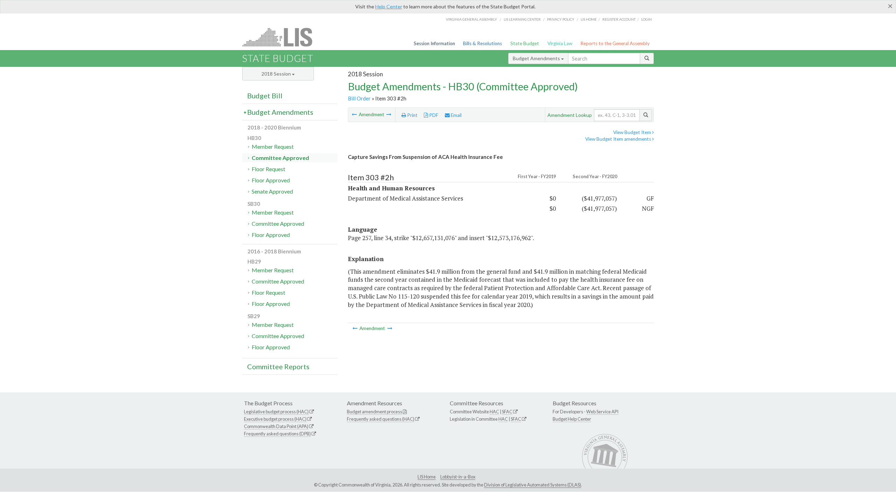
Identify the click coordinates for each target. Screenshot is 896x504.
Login (646, 19)
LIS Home (427, 476)
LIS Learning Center (522, 19)
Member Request (273, 146)
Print (412, 115)
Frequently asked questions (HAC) (380, 419)
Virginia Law (559, 43)
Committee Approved (280, 157)
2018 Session (276, 74)
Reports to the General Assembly (615, 43)
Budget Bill (264, 95)
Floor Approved (271, 180)
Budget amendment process (374, 411)
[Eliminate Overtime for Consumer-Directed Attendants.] (388, 114)
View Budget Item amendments (618, 139)
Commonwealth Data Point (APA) (276, 426)
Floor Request (268, 169)
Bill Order (359, 98)
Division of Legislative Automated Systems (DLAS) (532, 485)
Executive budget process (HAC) (275, 419)
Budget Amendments (537, 58)
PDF (433, 115)
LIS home (589, 19)
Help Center (388, 6)
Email (456, 115)
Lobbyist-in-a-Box (457, 476)
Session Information (434, 43)
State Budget (524, 43)
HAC (494, 411)
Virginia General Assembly (471, 19)
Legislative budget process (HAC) (276, 411)
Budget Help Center (572, 419)
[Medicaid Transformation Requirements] (355, 114)
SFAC (507, 411)
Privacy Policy (560, 19)
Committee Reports (278, 366)
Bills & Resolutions (482, 43)
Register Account (619, 19)
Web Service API (602, 411)
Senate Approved (272, 191)
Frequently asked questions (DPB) (277, 433)
